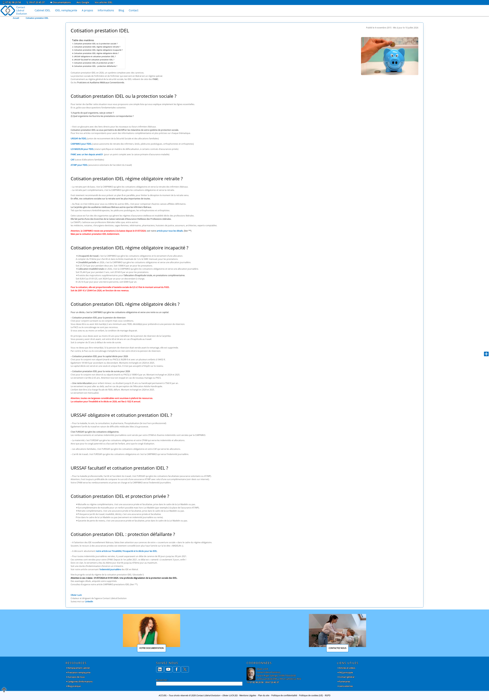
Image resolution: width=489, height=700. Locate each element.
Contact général (346, 677)
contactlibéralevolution (21, 10)
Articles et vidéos (347, 668)
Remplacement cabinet (79, 668)
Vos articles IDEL (103, 2)
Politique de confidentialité (284, 695)
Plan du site (263, 695)
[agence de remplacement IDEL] (168, 669)
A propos (87, 10)
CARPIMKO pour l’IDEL (81, 143)
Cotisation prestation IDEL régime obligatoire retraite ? (97, 47)
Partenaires (344, 681)
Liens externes (346, 686)
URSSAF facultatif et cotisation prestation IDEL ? (94, 59)
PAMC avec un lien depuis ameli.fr (87, 154)
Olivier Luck (76, 595)
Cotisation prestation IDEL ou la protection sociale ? (96, 43)
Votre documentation (151, 648)
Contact (133, 10)
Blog (121, 10)
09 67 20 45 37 (37, 2)
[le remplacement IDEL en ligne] (177, 669)
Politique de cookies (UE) (311, 695)
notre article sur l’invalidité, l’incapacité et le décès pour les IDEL (126, 551)
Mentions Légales (247, 695)
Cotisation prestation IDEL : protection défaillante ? (95, 66)
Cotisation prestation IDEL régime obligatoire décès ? (96, 53)
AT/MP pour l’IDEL (79, 165)
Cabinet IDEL (42, 10)
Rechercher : (162, 680)
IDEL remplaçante (66, 10)
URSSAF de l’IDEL (79, 138)
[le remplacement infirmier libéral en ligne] (185, 669)
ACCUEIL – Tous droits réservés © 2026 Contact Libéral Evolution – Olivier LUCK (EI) (198, 695)
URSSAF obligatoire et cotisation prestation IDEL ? (95, 56)
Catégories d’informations (80, 681)
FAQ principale (346, 672)
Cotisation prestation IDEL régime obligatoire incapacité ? (98, 50)
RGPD (327, 695)
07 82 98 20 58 (13, 2)
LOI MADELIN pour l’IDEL (82, 149)
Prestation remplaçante (79, 672)
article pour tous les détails (170, 230)
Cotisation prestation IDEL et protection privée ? (94, 63)
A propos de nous (76, 677)
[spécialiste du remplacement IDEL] (160, 669)
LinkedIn (89, 601)
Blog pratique (74, 686)
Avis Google (83, 2)
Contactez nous (337, 648)
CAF (72, 159)
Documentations (61, 2)
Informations (106, 10)
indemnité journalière (110, 569)
